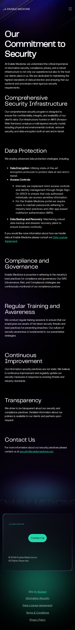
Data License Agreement (37, 605)
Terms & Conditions (37, 612)
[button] (70, 9)
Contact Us (37, 538)
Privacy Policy (37, 619)
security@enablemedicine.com (36, 451)
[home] (16, 9)
